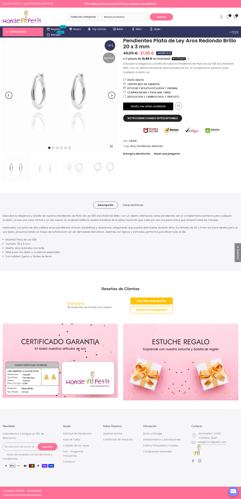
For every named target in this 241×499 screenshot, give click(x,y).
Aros (133, 146)
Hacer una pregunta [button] (151, 310)
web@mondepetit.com (212, 442)
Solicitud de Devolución (77, 433)
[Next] (111, 95)
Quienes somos (112, 433)
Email (235, 31)
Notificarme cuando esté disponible (153, 118)
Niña (138, 29)
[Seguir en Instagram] (199, 461)
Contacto (69, 461)
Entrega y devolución (136, 153)
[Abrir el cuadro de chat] (233, 492)
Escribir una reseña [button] (151, 301)
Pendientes (144, 146)
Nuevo (77, 29)
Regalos (58, 28)
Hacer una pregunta (167, 153)
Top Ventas (99, 29)
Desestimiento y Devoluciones (162, 439)
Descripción (105, 205)
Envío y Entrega (152, 433)
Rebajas (57, 34)
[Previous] (8, 95)
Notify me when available (148, 106)
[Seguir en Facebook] (193, 461)
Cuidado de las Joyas (76, 445)
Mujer (157, 29)
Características (133, 205)
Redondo (157, 146)
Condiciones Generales (157, 451)
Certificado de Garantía (117, 439)
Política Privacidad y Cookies (160, 445)
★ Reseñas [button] (238, 252)
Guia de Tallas (71, 439)
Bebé (120, 29)
